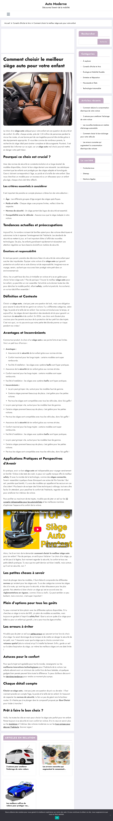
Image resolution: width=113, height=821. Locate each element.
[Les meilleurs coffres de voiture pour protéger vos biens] (20, 791)
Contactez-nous (88, 168)
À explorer (87, 61)
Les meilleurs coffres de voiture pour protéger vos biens (16, 804)
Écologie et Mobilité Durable (94, 72)
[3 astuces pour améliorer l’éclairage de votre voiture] (20, 754)
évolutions (13, 724)
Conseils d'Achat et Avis (92, 66)
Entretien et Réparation (91, 77)
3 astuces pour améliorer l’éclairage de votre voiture (17, 767)
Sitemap (86, 173)
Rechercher (88, 33)
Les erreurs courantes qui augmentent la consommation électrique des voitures (54, 767)
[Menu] (8, 14)
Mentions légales (89, 179)
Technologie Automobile (92, 88)
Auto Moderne (56, 3)
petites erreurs (36, 633)
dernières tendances (14, 676)
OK (57, 818)
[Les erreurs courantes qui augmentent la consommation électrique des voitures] (56, 754)
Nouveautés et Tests (90, 83)
